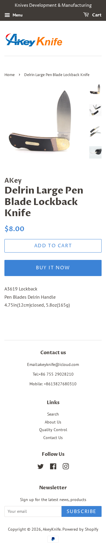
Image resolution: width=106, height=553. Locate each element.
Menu (17, 15)
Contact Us (53, 437)
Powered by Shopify (80, 529)
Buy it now (53, 268)
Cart (96, 15)
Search (53, 414)
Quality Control (53, 429)
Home (9, 75)
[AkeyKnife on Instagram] (65, 467)
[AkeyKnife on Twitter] (40, 467)
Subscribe (82, 511)
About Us (53, 422)
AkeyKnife (52, 529)
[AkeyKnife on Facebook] (53, 467)
